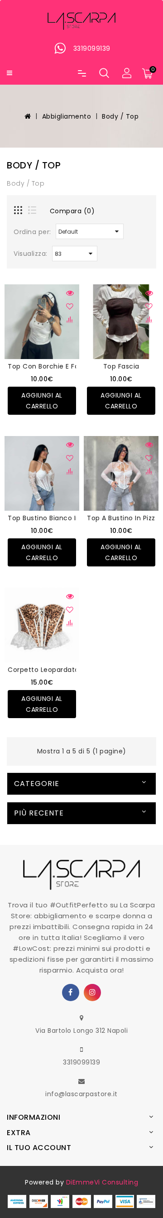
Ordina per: (32, 231)
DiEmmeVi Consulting (102, 1182)
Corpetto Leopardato (43, 669)
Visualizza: (31, 253)
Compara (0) (72, 211)
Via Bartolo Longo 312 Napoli (81, 1030)
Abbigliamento (66, 116)
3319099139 (81, 1062)
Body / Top (120, 116)
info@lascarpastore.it (81, 1093)
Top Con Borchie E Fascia (50, 366)
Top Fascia (121, 366)
